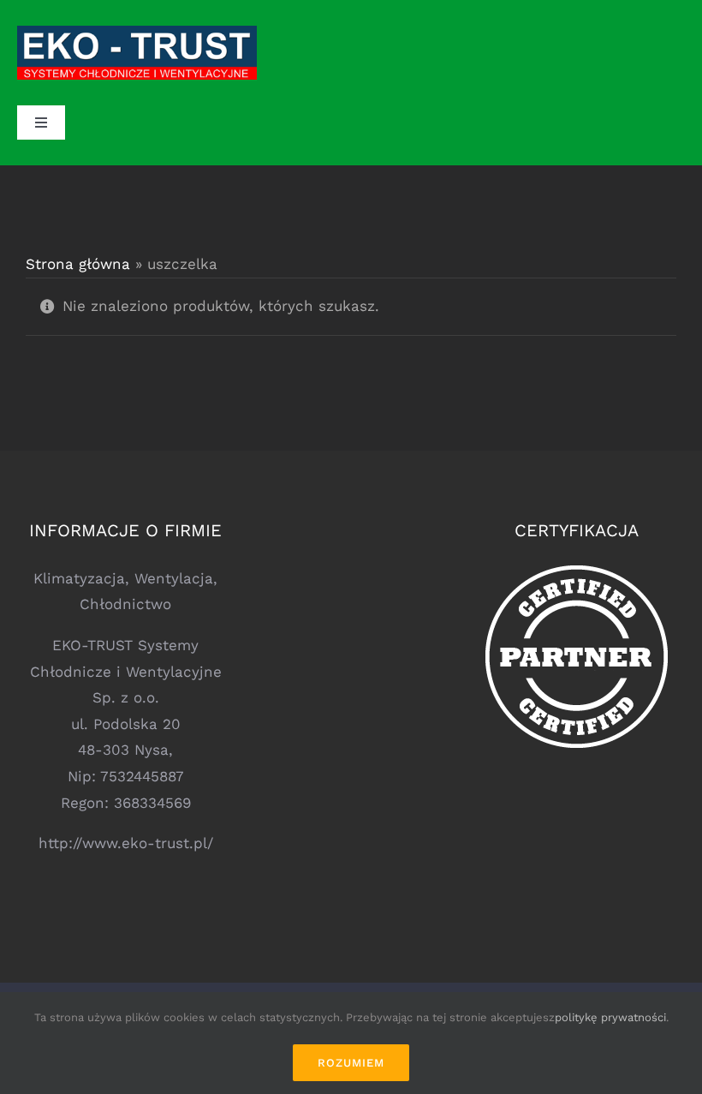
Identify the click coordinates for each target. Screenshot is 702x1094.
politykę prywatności (610, 1017)
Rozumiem (351, 1062)
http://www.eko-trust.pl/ (126, 843)
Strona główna (78, 263)
